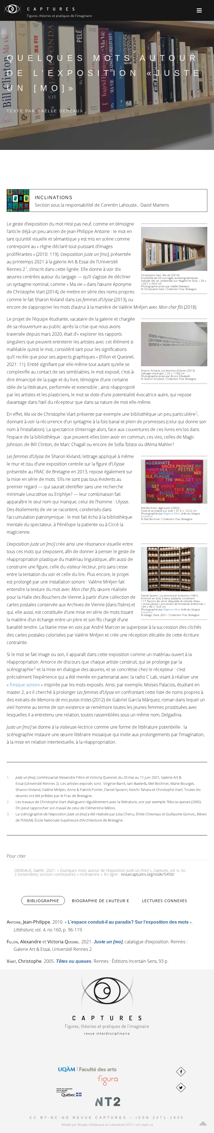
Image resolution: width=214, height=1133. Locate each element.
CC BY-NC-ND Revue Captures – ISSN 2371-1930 (107, 1118)
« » (128, 922)
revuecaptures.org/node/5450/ (147, 874)
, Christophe (24, 961)
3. (8, 814)
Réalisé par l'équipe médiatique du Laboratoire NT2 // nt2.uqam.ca (107, 1124)
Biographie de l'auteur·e (100, 900)
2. (8, 801)
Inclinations (54, 197)
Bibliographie (46, 900)
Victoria (63, 942)
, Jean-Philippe (28, 922)
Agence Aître (172, 513)
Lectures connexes (164, 900)
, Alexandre (24, 942)
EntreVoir (147, 516)
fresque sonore (25, 685)
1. (8, 777)
